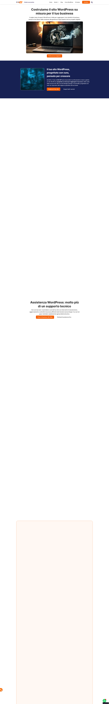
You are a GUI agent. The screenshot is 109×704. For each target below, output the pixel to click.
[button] (54, 37)
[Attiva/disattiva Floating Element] (104, 700)
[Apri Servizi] (58, 2)
